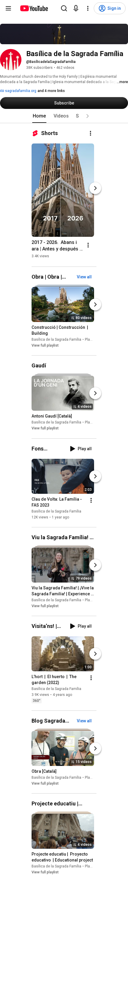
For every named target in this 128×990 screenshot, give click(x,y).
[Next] (95, 188)
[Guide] (8, 8)
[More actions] (90, 133)
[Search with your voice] (76, 8)
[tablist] (64, 116)
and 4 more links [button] (51, 91)
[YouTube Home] (33, 8)
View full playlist (45, 345)
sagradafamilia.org (20, 91)
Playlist (91, 339)
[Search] (64, 8)
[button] (87, 116)
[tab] (39, 116)
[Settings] (87, 8)
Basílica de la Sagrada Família (56, 339)
